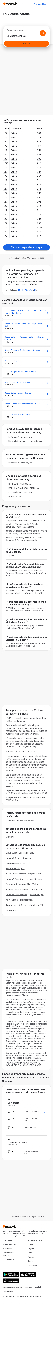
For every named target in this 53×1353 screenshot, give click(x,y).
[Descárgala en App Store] (27, 1274)
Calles (30, 1253)
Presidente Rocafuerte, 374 (18, 884)
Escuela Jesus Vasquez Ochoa (19, 853)
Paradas (31, 1257)
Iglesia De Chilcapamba (16, 874)
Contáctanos (8, 1291)
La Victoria (10, 821)
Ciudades (31, 1261)
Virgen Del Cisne (35, 874)
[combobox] (26, 31)
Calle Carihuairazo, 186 (16, 863)
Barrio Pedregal (36, 895)
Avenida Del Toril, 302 (15, 868)
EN (6, 1266)
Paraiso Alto (11, 910)
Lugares (31, 1248)
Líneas (30, 1244)
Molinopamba (26, 900)
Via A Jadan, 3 (12, 900)
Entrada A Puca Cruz (15, 879)
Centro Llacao (37, 889)
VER (30, 437)
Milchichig (10, 837)
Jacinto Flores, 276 (14, 905)
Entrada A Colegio (34, 879)
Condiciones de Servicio (12, 1287)
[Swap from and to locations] (43, 33)
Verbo (35, 884)
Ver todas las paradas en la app (26, 247)
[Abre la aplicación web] (10, 1280)
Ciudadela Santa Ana (26, 821)
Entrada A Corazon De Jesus (18, 858)
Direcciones (32, 1265)
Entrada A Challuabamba (16, 895)
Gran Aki (9, 889)
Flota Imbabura (21, 889)
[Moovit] (10, 4)
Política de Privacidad (32, 1287)
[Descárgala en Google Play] (10, 1274)
